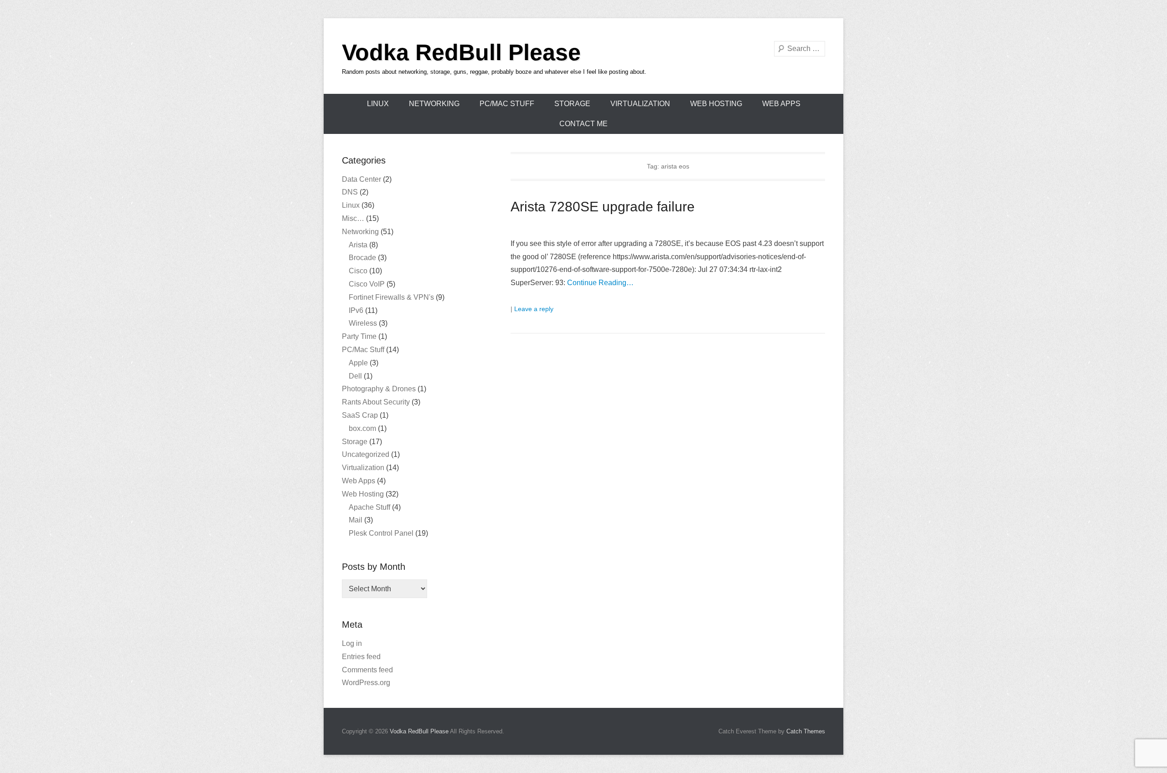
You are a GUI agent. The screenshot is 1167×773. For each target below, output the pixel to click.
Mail (355, 520)
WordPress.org (366, 682)
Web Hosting (716, 104)
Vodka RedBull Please (461, 52)
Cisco (358, 271)
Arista (358, 245)
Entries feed (361, 656)
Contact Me (583, 124)
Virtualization (640, 104)
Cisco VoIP (367, 284)
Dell (355, 376)
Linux (378, 104)
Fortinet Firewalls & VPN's (391, 297)
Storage (572, 104)
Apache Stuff (369, 507)
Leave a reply (533, 308)
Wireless (363, 323)
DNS (350, 192)
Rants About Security (376, 402)
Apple (358, 363)
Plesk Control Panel (381, 533)
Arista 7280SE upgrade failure (603, 206)
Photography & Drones (379, 389)
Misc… (353, 218)
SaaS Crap (360, 415)
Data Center (361, 179)
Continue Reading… (600, 283)
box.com (362, 428)
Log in (352, 643)
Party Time (359, 336)
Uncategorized (365, 454)
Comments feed (367, 670)
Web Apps (781, 104)
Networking (434, 104)
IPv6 (356, 310)
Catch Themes (805, 731)
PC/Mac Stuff (507, 104)
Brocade (362, 257)
